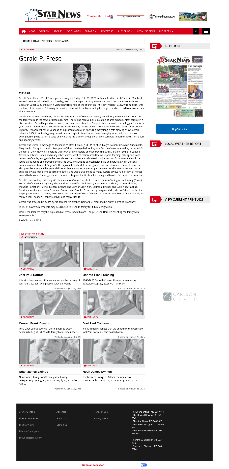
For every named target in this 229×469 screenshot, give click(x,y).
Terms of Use (101, 411)
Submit (89, 31)
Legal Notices (145, 31)
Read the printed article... (32, 233)
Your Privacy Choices (123, 464)
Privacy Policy (101, 418)
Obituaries (73, 31)
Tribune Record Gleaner (31, 437)
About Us (61, 418)
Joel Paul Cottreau (32, 275)
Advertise (106, 31)
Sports (58, 31)
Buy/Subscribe (180, 129)
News (31, 31)
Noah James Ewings (33, 371)
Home (26, 41)
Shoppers (165, 31)
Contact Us (61, 424)
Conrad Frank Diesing (34, 323)
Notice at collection (93, 464)
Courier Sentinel (27, 411)
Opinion (44, 31)
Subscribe (124, 31)
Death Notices (42, 41)
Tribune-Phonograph (29, 431)
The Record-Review (29, 418)
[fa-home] (23, 31)
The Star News (26, 424)
